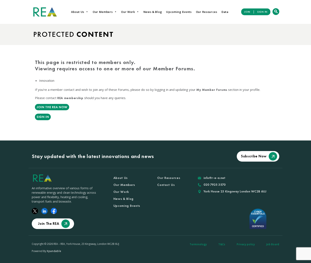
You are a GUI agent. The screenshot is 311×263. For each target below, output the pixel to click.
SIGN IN (262, 12)
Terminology (198, 244)
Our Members (103, 12)
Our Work (128, 12)
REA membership (70, 98)
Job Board (272, 244)
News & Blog (152, 12)
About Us (77, 12)
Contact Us (166, 185)
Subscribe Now (254, 156)
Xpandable (54, 251)
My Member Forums (211, 90)
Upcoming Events (179, 12)
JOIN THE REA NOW (52, 107)
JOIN (247, 12)
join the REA (48, 223)
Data (225, 12)
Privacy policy (246, 244)
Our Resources (206, 12)
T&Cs (221, 244)
